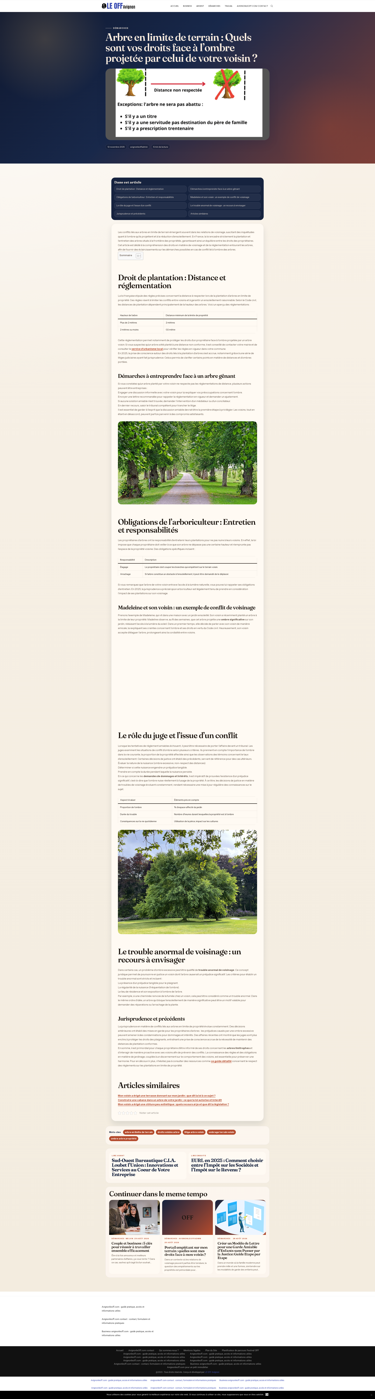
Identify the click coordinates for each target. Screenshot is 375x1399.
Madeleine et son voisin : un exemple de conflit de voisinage (219, 197)
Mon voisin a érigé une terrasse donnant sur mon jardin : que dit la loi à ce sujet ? (166, 1095)
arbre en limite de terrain (139, 1132)
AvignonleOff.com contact (252, 6)
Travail (228, 6)
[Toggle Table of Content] (137, 255)
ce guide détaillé (221, 1061)
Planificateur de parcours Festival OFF (240, 1350)
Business (187, 6)
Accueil (175, 6)
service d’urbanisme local (147, 348)
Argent (200, 6)
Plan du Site (211, 1350)
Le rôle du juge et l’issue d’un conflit (133, 205)
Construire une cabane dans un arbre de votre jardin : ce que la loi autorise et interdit (170, 1100)
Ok (267, 1394)
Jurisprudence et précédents (130, 213)
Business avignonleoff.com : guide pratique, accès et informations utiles (225, 1364)
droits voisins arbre (168, 1132)
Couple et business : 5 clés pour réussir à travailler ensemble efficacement (131, 1247)
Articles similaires (199, 213)
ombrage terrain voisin (221, 1132)
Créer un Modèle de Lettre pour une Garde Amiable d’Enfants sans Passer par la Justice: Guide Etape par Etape (239, 1250)
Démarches (214, 6)
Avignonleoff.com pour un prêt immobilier (187, 1367)
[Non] (371, 1394)
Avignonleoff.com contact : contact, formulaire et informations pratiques (149, 1364)
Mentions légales (192, 1350)
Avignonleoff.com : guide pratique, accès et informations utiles (154, 1353)
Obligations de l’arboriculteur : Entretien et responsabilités (145, 197)
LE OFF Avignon (212, 1372)
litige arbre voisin (194, 1132)
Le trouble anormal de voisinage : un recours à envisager (218, 205)
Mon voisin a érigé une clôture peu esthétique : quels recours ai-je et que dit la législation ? (173, 1104)
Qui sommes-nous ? (169, 1350)
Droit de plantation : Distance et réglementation (140, 189)
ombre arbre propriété (124, 1138)
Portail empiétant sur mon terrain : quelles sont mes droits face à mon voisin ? (186, 1251)
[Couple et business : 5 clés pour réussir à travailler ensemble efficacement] (134, 1217)
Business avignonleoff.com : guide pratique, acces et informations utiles (251, 1380)
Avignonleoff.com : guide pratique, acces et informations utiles (119, 1380)
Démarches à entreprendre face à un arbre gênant (215, 189)
